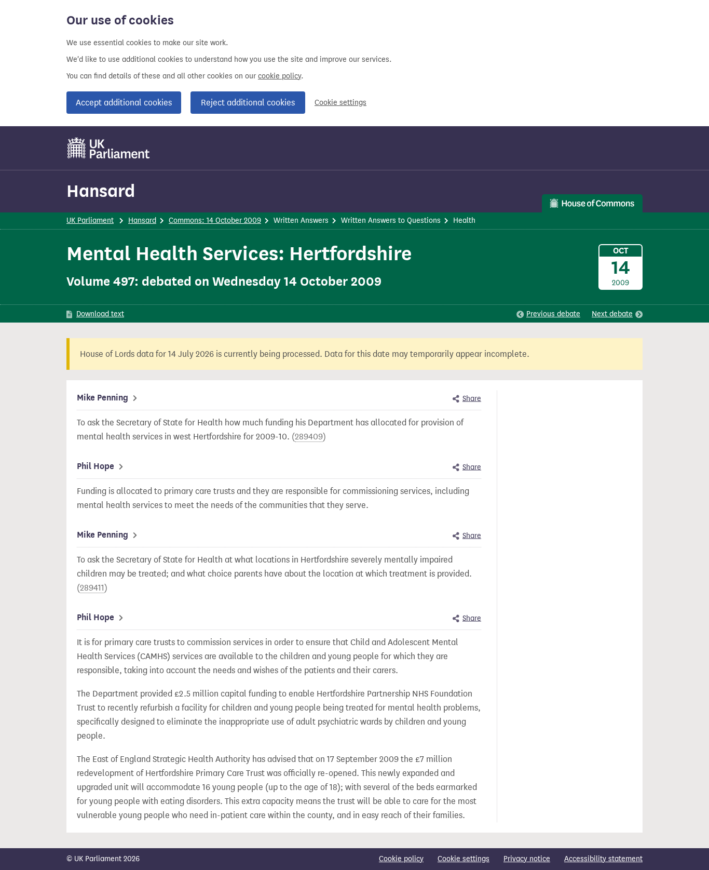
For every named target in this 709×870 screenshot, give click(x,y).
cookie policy (279, 76)
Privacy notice (526, 858)
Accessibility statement (603, 858)
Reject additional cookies (248, 103)
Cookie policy (401, 858)
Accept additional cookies (124, 103)
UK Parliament (90, 220)
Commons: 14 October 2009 (215, 220)
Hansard (100, 191)
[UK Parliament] (108, 148)
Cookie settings (340, 102)
